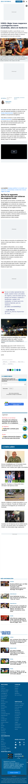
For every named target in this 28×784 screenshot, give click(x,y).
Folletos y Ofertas (19, 705)
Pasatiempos (18, 724)
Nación (2, 686)
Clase (2, 737)
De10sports (17, 717)
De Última (3, 743)
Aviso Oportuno (18, 707)
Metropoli (3, 703)
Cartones (3, 710)
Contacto (14, 776)
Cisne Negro (4, 749)
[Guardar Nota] (20, 370)
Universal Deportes (5, 713)
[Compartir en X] (10, 370)
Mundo (2, 700)
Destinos (3, 730)
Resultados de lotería (18, 728)
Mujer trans (20, 361)
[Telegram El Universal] (15, 742)
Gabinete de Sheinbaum (4, 697)
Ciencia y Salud (4, 722)
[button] (18, 1)
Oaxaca (16, 688)
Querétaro (17, 693)
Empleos (17, 708)
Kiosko (4, 434)
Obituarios (17, 710)
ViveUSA (17, 720)
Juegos (16, 722)
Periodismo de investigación (4, 692)
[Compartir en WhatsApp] (13, 370)
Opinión (5, 415)
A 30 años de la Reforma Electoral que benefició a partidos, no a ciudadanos (10, 421)
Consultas (3, 734)
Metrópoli (3, 98)
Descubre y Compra (19, 703)
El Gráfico (17, 715)
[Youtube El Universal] (16, 745)
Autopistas (3, 732)
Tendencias (3, 720)
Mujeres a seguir (5, 689)
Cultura (2, 717)
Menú (2, 727)
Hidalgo (16, 691)
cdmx (4, 363)
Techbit (2, 725)
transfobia (10, 363)
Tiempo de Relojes (5, 748)
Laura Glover (13, 361)
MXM (2, 723)
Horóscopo (17, 725)
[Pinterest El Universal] (24, 745)
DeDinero (17, 719)
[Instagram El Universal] (20, 745)
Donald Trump (4, 701)
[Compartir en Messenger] (15, 370)
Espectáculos (4, 715)
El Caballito (5, 426)
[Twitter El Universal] (24, 742)
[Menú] (26, 1)
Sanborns (5, 361)
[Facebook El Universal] (19, 742)
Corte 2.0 (3, 688)
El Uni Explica (4, 695)
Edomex (17, 686)
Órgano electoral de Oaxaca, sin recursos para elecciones (11, 437)
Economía (3, 712)
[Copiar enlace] (17, 370)
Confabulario (4, 718)
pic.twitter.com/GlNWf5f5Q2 (13, 306)
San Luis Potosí (18, 695)
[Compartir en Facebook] (8, 370)
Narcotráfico (4, 706)
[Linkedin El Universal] (15, 747)
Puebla (16, 689)
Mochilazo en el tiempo (8, 417)
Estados (3, 705)
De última (3, 729)
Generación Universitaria (18, 713)
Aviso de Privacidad (15, 767)
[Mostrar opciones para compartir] (27, 6)
